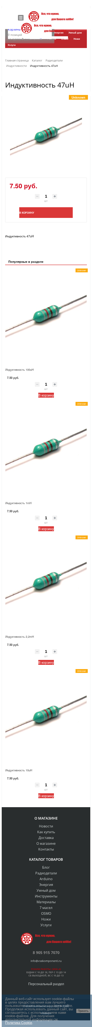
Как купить (46, 832)
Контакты (46, 849)
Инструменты (46, 896)
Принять (83, 1010)
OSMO (46, 913)
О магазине (46, 843)
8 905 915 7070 (46, 952)
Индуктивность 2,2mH (19, 637)
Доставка (46, 837)
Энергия (46, 884)
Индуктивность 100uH (19, 370)
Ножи (46, 919)
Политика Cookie (18, 1022)
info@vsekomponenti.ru (46, 961)
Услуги (46, 925)
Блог (46, 867)
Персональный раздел (46, 983)
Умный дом (46, 890)
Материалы (46, 902)
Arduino (46, 879)
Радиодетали (46, 873)
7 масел (46, 907)
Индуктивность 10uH (18, 770)
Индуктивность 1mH (18, 503)
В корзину (46, 395)
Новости (46, 826)
